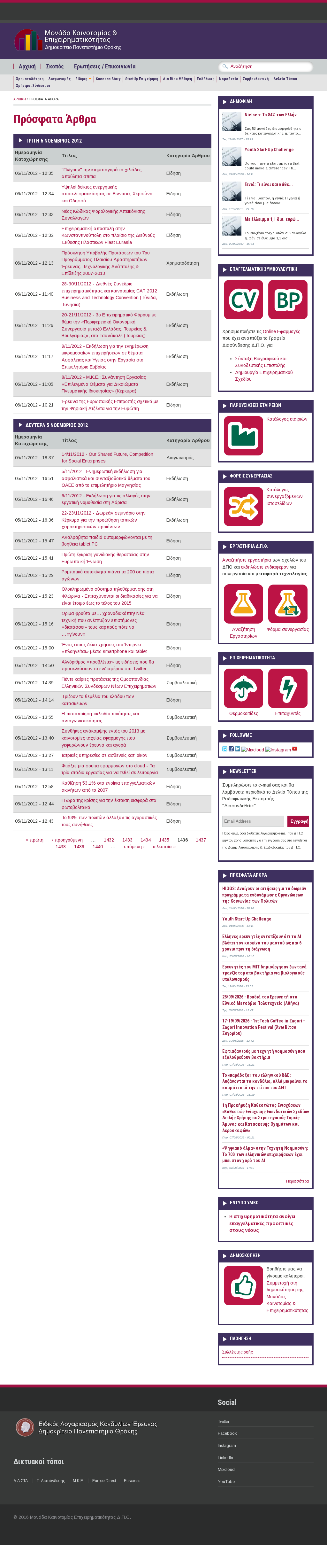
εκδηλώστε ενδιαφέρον (265, 567)
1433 (127, 839)
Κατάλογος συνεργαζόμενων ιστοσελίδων (285, 496)
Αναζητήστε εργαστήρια (246, 560)
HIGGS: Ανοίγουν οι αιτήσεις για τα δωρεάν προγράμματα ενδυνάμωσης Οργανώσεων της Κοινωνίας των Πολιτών (264, 895)
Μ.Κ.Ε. (78, 1481)
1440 (98, 846)
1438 (61, 846)
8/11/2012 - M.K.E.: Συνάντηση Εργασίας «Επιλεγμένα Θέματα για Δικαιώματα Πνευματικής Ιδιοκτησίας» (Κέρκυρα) (104, 384)
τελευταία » (164, 846)
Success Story (108, 79)
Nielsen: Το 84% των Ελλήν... (272, 114)
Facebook (227, 1433)
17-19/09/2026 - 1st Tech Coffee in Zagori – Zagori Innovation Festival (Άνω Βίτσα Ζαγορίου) (264, 1027)
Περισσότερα (297, 1181)
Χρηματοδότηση (29, 79)
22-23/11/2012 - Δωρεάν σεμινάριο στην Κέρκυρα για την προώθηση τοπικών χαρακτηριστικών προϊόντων (104, 519)
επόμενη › (134, 846)
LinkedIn (225, 1457)
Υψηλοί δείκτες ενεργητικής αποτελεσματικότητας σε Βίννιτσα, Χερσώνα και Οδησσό (107, 193)
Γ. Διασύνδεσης (51, 1481)
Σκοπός (55, 66)
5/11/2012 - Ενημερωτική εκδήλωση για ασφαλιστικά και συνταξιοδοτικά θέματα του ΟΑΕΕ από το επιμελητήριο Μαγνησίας (106, 478)
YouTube (226, 1481)
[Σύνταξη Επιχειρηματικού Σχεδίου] (288, 318)
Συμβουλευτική (256, 79)
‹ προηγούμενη (67, 839)
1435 (164, 839)
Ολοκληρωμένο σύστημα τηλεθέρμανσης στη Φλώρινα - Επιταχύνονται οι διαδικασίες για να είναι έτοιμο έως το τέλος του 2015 (110, 595)
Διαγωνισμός (59, 79)
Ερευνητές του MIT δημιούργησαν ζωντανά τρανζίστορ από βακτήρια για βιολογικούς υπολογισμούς (264, 973)
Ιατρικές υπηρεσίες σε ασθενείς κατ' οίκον (105, 755)
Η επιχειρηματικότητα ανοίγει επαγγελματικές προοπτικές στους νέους (262, 1223)
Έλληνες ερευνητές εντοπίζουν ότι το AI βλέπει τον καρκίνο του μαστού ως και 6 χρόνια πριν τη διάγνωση (261, 942)
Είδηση (81, 79)
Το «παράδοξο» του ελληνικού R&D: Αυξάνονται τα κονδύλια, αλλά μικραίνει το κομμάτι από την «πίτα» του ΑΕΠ (265, 1081)
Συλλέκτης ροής (237, 1352)
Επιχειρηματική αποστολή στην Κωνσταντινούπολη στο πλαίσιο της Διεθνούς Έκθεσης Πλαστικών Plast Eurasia (108, 235)
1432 (109, 839)
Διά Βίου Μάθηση (177, 79)
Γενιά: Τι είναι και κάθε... (269, 184)
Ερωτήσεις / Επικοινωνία (104, 66)
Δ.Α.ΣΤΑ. (21, 1481)
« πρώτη (34, 839)
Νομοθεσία (228, 79)
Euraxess (132, 1481)
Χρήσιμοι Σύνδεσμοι (33, 85)
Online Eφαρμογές (281, 331)
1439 (79, 846)
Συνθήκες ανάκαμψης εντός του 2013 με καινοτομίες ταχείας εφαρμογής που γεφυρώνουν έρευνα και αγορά (103, 737)
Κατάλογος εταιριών (287, 419)
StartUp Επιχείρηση (141, 79)
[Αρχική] (79, 51)
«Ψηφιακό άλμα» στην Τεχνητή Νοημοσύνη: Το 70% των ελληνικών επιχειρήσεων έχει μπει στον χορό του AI (265, 1154)
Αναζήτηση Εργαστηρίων (243, 633)
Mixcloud (226, 1469)
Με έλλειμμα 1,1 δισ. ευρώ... (272, 219)
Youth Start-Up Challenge (269, 149)
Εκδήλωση (205, 79)
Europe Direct (104, 1481)
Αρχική (27, 66)
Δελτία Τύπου (285, 79)
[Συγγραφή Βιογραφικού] (243, 318)
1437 (201, 839)
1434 (146, 839)
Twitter (223, 1421)
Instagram (227, 1445)
